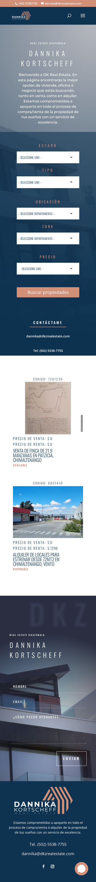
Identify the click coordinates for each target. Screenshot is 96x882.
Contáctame (48, 322)
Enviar (71, 758)
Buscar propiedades (48, 292)
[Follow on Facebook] (43, 866)
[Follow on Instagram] (52, 866)
